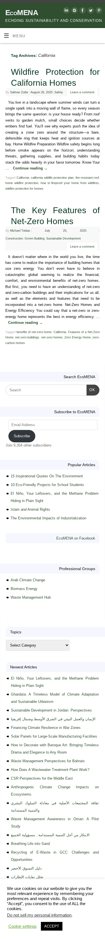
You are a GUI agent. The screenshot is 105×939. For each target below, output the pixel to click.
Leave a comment (82, 92)
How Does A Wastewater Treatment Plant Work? (50, 770)
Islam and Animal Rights (30, 509)
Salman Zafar (19, 92)
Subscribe (22, 436)
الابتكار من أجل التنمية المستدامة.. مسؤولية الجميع (50, 835)
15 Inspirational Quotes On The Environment (47, 476)
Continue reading (30, 168)
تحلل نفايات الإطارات (27, 877)
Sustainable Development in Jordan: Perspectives (51, 710)
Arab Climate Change (28, 580)
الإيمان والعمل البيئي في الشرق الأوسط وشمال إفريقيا (53, 719)
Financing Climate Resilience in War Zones (46, 728)
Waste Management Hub (31, 597)
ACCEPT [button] (51, 926)
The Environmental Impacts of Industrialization (48, 518)
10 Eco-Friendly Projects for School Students (47, 485)
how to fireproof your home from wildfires (70, 183)
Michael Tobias (20, 230)
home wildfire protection (21, 183)
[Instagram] (74, 11)
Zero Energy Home (77, 337)
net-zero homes (52, 337)
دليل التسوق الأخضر (26, 868)
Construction (14, 238)
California (23, 177)
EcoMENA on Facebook (75, 538)
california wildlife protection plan (52, 177)
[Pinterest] (98, 11)
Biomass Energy (24, 589)
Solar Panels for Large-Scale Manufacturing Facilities (54, 736)
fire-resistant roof (87, 177)
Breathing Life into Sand (30, 844)
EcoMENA (21, 12)
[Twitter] (90, 11)
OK (91, 389)
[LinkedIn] (66, 11)
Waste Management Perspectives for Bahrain (48, 761)
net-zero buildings (27, 337)
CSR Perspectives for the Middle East (42, 778)
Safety (58, 92)
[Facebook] (82, 11)
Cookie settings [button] (22, 926)
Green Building (35, 238)
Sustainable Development (63, 238)
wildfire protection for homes (24, 188)
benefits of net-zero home (34, 332)
